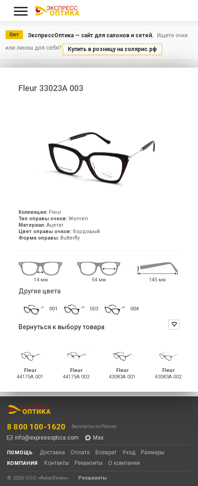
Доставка (52, 452)
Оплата (80, 452)
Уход (128, 452)
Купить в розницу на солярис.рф (112, 49)
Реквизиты (89, 463)
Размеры (152, 452)
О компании (124, 463)
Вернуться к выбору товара (61, 327)
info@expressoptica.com (47, 438)
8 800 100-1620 (36, 426)
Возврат (105, 452)
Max (98, 438)
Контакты (56, 463)
